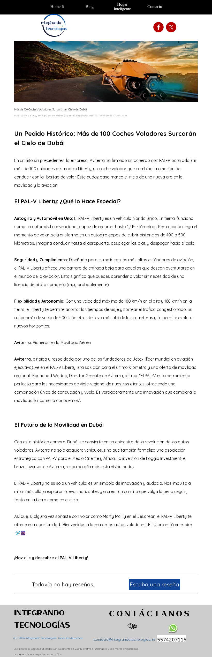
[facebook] (158, 27)
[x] (171, 27)
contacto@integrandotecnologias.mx (125, 639)
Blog (90, 6)
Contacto (154, 6)
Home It (57, 6)
